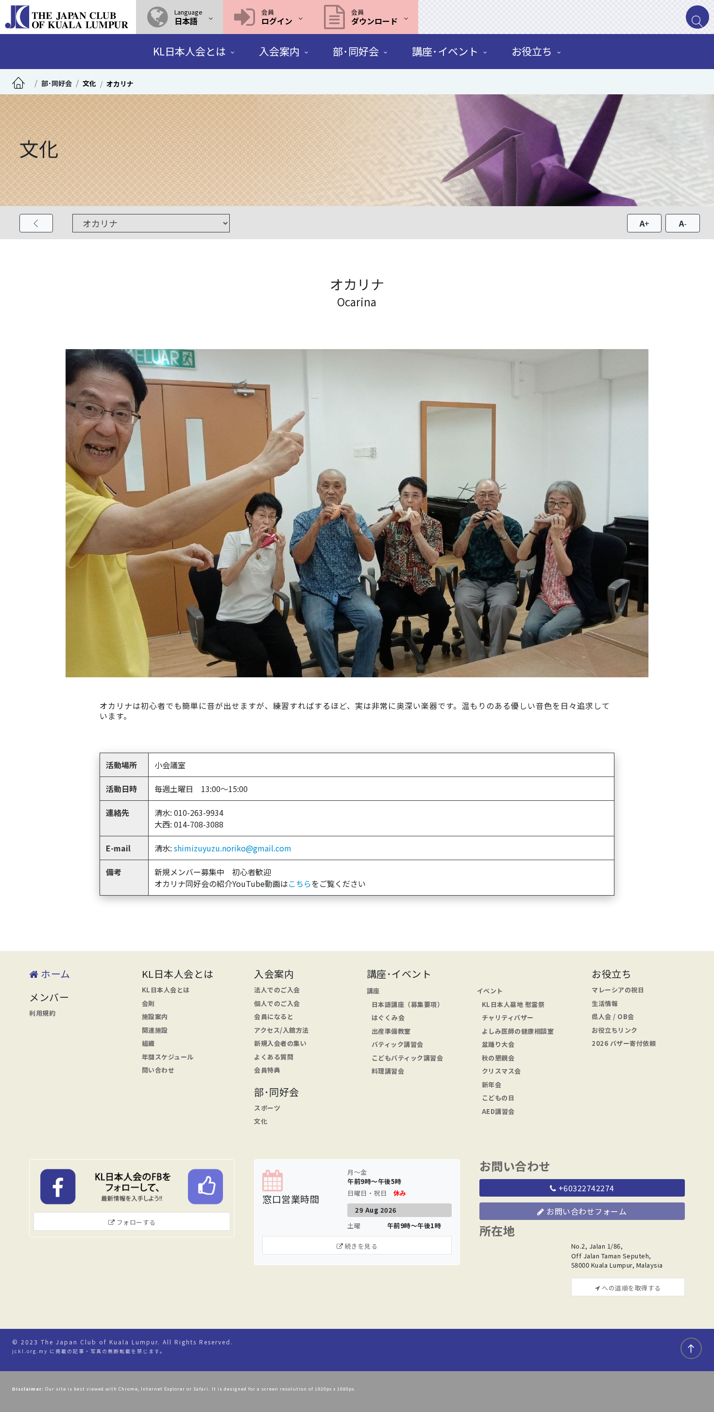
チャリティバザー (508, 1017)
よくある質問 (273, 1056)
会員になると (273, 1016)
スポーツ (267, 1107)
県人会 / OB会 (613, 1016)
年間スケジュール (168, 1056)
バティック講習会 (398, 1044)
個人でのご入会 (277, 1003)
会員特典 (267, 1070)
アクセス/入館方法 (281, 1030)
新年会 (492, 1084)
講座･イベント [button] (445, 51)
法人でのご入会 (277, 989)
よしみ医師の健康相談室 (518, 1031)
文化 (89, 83)
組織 (148, 1043)
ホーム (54, 974)
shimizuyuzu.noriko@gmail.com (232, 848)
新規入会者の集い (280, 1043)
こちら (299, 883)
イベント (490, 990)
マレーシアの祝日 (618, 989)
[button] (179, 17)
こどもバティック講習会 (407, 1057)
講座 (373, 990)
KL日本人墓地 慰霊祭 (513, 1004)
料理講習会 (388, 1071)
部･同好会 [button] (356, 51)
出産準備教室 (391, 1031)
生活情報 (605, 1003)
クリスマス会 (501, 1071)
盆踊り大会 (498, 1044)
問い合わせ (158, 1070)
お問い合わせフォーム (585, 1211)
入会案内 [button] (279, 51)
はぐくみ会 (388, 1017)
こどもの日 (498, 1097)
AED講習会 (498, 1111)
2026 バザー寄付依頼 (624, 1043)
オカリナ (120, 83)
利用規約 (42, 1013)
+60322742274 (585, 1188)
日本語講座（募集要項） (408, 1004)
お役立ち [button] (531, 51)
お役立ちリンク (615, 1030)
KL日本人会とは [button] (189, 51)
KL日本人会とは (166, 989)
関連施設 (155, 1030)
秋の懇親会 (498, 1057)
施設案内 (155, 1016)
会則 (148, 1003)
